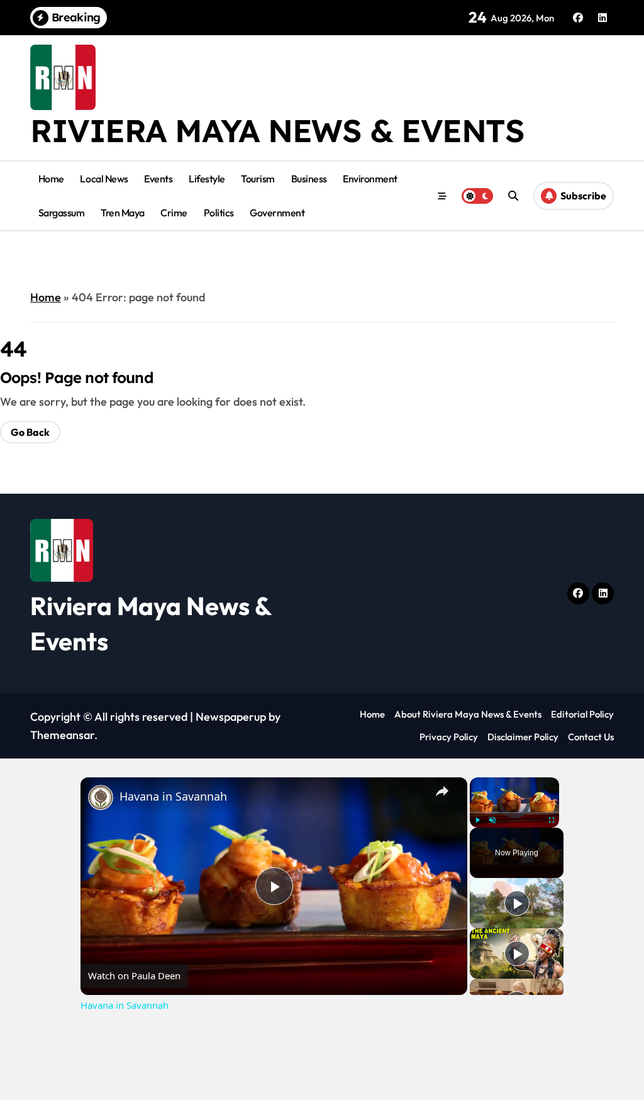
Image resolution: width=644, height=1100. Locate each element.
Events (158, 178)
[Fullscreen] (551, 820)
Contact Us (591, 737)
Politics (219, 212)
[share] (442, 791)
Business (309, 178)
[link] (100, 797)
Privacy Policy (448, 737)
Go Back (30, 432)
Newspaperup (231, 716)
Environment (370, 178)
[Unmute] (492, 820)
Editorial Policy (582, 714)
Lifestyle (207, 178)
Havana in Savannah (173, 796)
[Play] (477, 820)
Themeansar (62, 735)
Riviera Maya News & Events (277, 130)
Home (51, 178)
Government (277, 212)
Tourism (258, 178)
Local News (104, 178)
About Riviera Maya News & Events (467, 714)
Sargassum (61, 212)
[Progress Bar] (514, 812)
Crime (173, 212)
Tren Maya (123, 212)
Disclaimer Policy (522, 737)
